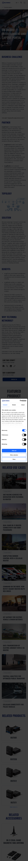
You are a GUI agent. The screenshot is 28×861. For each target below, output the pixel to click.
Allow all (14, 450)
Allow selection (14, 455)
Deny (14, 459)
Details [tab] (14, 404)
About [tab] (23, 404)
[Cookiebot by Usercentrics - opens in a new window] (20, 401)
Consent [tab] (5, 404)
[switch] (24, 435)
